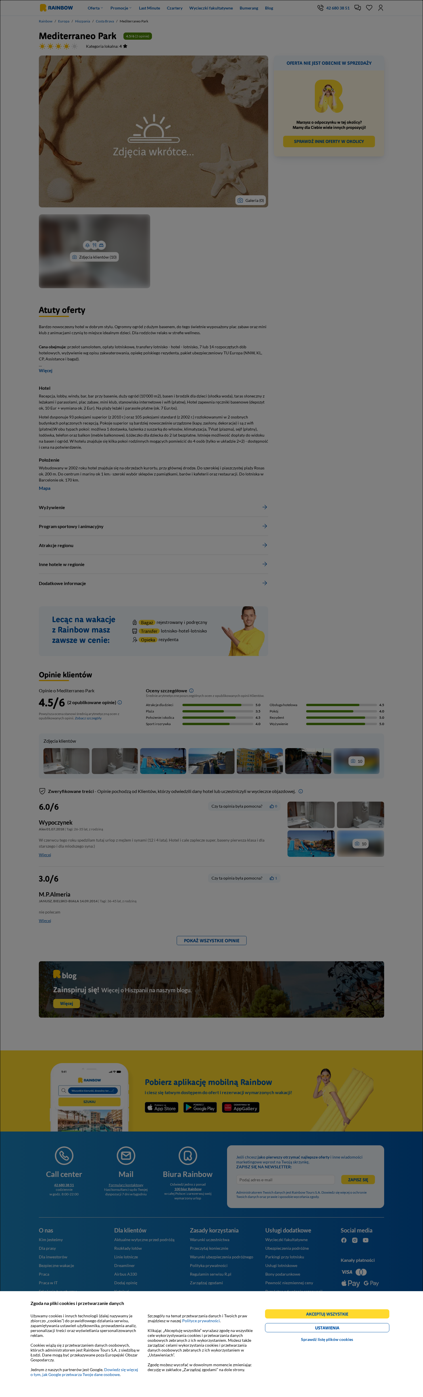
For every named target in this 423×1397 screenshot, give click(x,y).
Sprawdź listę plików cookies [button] (327, 1339)
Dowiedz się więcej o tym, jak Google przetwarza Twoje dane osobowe (84, 1372)
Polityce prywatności (201, 1320)
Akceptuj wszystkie (329, 1314)
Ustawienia (337, 1328)
